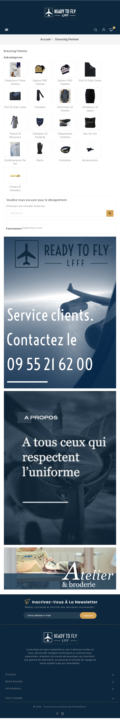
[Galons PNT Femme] (40, 69)
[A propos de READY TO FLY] (60, 468)
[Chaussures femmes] (65, 122)
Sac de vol (90, 133)
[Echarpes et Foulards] (40, 122)
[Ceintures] (65, 149)
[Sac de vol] (90, 122)
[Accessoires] (90, 149)
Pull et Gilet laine (15, 107)
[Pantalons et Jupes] (90, 96)
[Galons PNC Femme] (65, 69)
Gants (40, 160)
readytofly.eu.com (32, 228)
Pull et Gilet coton (90, 80)
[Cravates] (40, 96)
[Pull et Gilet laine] (15, 96)
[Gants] (40, 149)
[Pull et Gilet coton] (90, 69)
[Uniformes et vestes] (65, 96)
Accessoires (90, 160)
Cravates (40, 107)
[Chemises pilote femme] (15, 69)
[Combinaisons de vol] (15, 149)
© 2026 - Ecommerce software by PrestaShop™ (60, 706)
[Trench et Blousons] (15, 122)
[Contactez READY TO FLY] (60, 312)
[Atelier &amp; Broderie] (60, 568)
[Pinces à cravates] (15, 176)
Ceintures (65, 160)
